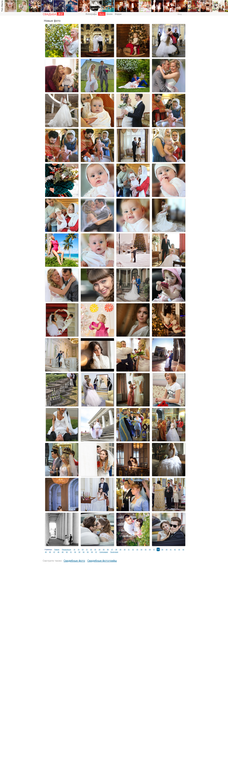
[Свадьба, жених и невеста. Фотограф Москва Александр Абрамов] (133, 300)
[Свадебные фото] (169, 265)
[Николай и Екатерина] (133, 475)
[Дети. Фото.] (97, 126)
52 (75, 552)
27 (112, 549)
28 (116, 549)
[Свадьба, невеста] (169, 230)
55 (88, 552)
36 (150, 549)
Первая (56, 549)
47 (54, 552)
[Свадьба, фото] (169, 440)
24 (99, 549)
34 (141, 549)
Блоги (109, 13)
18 (74, 549)
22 (91, 549)
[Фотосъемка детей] (97, 161)
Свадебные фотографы (102, 560)
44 (183, 549)
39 (162, 549)
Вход (180, 14)
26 (108, 549)
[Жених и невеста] (133, 161)
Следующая (104, 552)
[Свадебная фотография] (133, 126)
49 (62, 552)
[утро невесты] (133, 405)
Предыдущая (66, 549)
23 (95, 549)
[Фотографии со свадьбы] (62, 196)
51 (71, 552)
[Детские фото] (169, 126)
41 (171, 549)
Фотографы (91, 13)
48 (58, 552)
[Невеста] (97, 300)
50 (67, 552)
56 (92, 552)
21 (87, 549)
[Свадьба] (62, 56)
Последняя (114, 552)
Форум (118, 13)
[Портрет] (62, 265)
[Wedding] (169, 91)
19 (78, 549)
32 (133, 549)
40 (166, 549)
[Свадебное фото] (97, 56)
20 (82, 549)
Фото (101, 13)
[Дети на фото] (133, 56)
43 (179, 549)
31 (129, 549)
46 (50, 552)
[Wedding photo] (62, 126)
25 (103, 549)
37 (154, 549)
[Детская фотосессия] (62, 161)
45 (46, 552)
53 (79, 552)
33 (137, 549)
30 (125, 549)
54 (83, 552)
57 (96, 552)
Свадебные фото (74, 560)
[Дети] (97, 196)
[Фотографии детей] (133, 196)
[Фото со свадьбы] (62, 440)
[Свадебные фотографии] (133, 440)
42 (175, 549)
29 (120, 549)
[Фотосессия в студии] (97, 335)
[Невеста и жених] (133, 545)
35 (145, 549)
